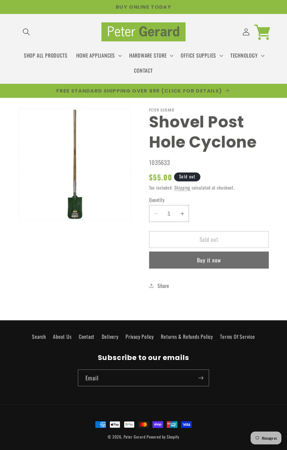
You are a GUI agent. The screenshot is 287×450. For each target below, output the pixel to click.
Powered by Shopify (163, 437)
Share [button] (163, 285)
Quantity (157, 199)
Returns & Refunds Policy (187, 336)
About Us (62, 336)
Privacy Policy (140, 336)
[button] (26, 32)
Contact (86, 336)
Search (39, 336)
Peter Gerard (134, 437)
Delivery (110, 336)
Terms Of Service (237, 336)
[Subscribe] (201, 378)
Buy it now (209, 260)
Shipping (182, 187)
